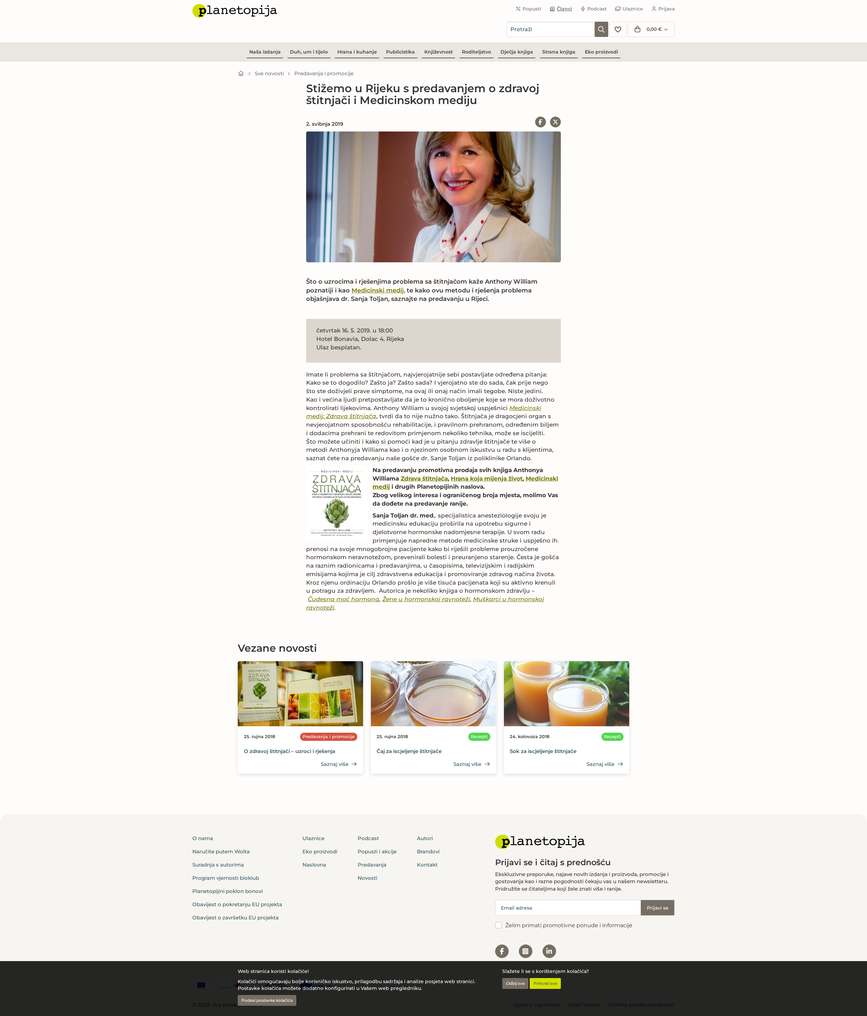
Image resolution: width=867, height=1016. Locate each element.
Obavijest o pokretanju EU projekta (237, 904)
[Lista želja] (618, 29)
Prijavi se (658, 908)
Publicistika (400, 52)
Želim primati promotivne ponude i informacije (568, 925)
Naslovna (314, 864)
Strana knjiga (558, 52)
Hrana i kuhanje (357, 52)
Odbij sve (515, 983)
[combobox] (551, 29)
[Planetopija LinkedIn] (549, 951)
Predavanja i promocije (324, 73)
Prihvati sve (545, 983)
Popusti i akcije (377, 851)
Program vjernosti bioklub (225, 878)
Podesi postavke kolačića (267, 1000)
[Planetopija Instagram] (525, 951)
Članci (564, 9)
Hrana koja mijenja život (487, 478)
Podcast (597, 9)
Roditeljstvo (476, 52)
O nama (202, 838)
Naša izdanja (265, 52)
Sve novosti (269, 73)
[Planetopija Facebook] (502, 951)
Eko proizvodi (601, 52)
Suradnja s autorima (218, 864)
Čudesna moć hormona (343, 599)
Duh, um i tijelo (309, 52)
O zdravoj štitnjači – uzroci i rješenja (289, 751)
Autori (425, 838)
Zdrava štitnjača (424, 478)
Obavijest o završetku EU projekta (235, 917)
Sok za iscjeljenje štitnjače (543, 751)
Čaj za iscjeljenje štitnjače (409, 751)
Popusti (532, 9)
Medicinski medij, (378, 290)
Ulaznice (632, 9)
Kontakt (427, 864)
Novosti (367, 878)
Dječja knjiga (517, 52)
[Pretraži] (601, 29)
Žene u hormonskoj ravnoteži (426, 599)
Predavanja (372, 864)
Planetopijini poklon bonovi (227, 891)
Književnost (438, 52)
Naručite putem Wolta (221, 851)
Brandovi (428, 851)
